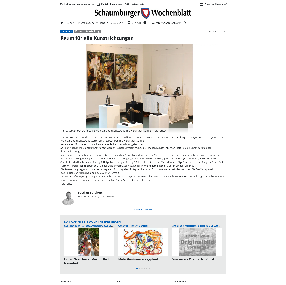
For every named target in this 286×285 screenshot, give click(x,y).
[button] (139, 130)
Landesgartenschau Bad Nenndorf (100, 226)
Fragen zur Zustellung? (213, 4)
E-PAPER (134, 23)
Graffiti (143, 226)
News (69, 22)
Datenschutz (137, 4)
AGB (127, 4)
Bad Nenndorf (72, 226)
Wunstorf (124, 226)
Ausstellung (92, 31)
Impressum (117, 4)
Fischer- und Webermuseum (214, 226)
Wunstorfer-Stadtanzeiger (166, 22)
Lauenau (67, 31)
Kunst (78, 31)
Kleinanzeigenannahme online (76, 4)
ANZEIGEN (116, 22)
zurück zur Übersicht (143, 209)
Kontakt (103, 4)
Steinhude (178, 226)
